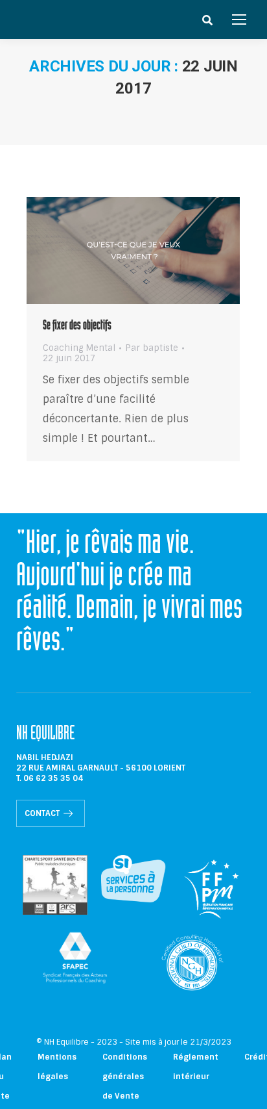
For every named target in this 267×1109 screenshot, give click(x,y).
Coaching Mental (79, 347)
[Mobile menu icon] (239, 19)
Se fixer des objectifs (77, 326)
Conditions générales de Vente (124, 1076)
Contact (42, 813)
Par (151, 348)
